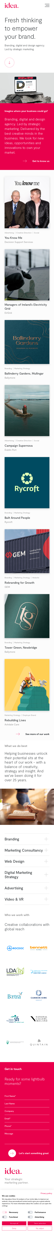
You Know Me (13, 237)
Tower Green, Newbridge (21, 647)
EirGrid (8, 312)
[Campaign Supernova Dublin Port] (27, 410)
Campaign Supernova (19, 445)
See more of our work (37, 734)
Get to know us (40, 161)
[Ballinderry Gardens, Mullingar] (27, 342)
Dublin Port (10, 449)
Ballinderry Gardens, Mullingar (24, 373)
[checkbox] (4, 1212)
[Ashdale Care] (27, 685)
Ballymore (10, 377)
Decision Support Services (19, 242)
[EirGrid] (27, 274)
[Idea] (11, 5)
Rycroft (8, 522)
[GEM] (27, 551)
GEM (7, 586)
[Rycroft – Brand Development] (27, 482)
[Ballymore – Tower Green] (27, 616)
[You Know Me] (27, 202)
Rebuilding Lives (15, 720)
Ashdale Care (12, 724)
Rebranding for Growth (19, 582)
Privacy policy (46, 1193)
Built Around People (17, 517)
